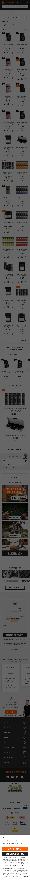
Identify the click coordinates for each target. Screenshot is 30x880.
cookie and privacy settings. (13, 843)
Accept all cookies (13, 849)
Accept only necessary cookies (15, 854)
